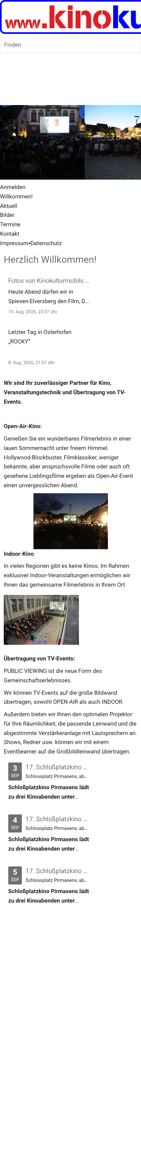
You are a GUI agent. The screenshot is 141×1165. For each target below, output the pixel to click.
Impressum (14, 243)
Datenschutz (46, 243)
